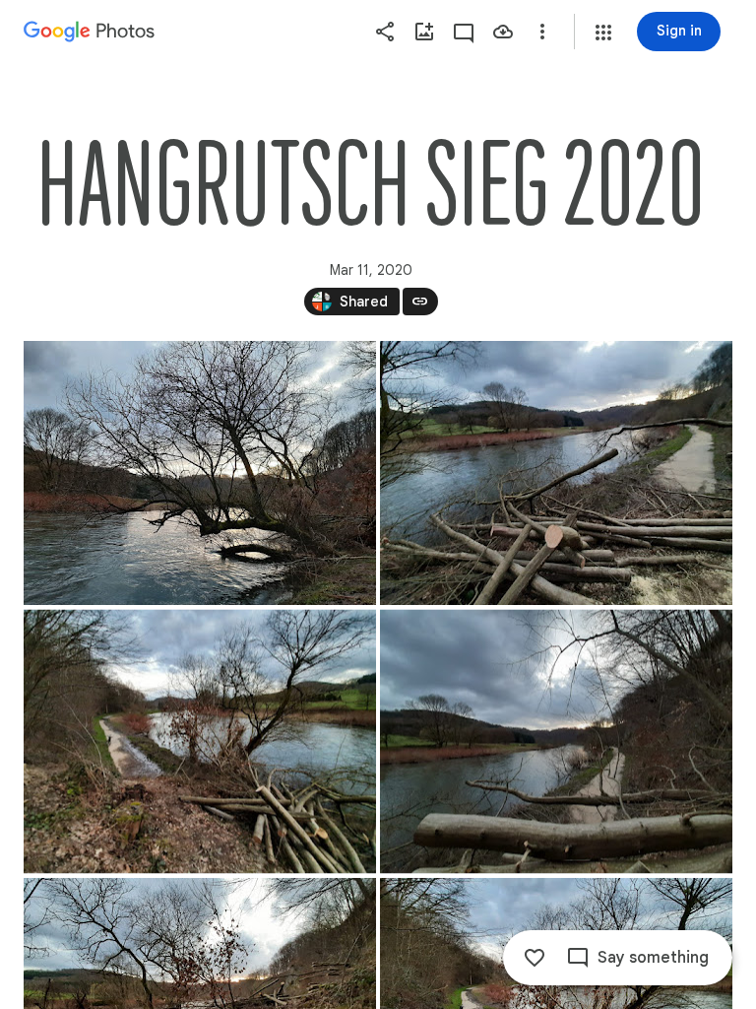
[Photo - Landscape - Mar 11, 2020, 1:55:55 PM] (200, 473)
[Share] (385, 31)
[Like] (534, 957)
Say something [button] (653, 958)
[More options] (542, 31)
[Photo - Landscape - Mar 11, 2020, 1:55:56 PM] (200, 742)
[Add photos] (424, 31)
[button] (603, 32)
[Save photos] (503, 31)
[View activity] (463, 31)
